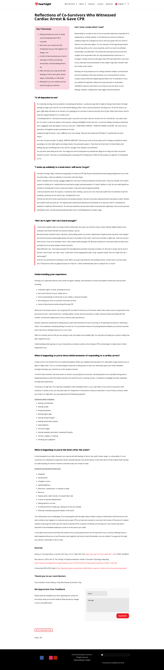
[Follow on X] (46, 658)
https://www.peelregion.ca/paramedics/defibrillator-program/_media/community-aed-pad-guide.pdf (91, 568)
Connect (100, 4)
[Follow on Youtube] (55, 658)
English (121, 4)
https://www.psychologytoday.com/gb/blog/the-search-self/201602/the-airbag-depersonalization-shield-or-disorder (76, 563)
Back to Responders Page (43, 630)
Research (109, 4)
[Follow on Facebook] (42, 658)
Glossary (91, 4)
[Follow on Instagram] (51, 658)
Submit (123, 615)
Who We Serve (70, 4)
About (81, 4)
